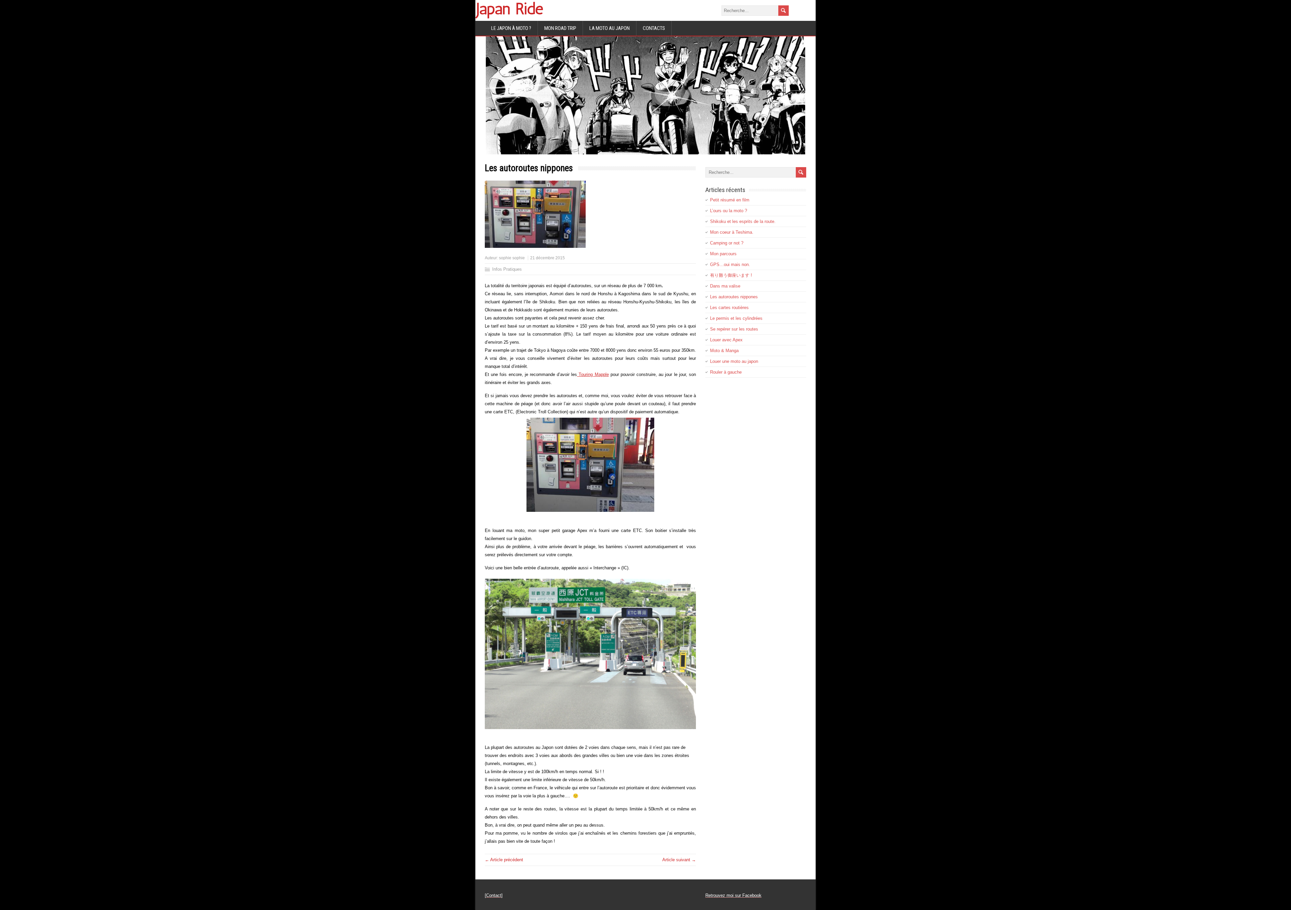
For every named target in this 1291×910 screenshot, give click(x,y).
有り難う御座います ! (731, 275)
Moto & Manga (724, 350)
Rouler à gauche (726, 372)
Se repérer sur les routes (734, 329)
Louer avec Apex (726, 339)
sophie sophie (512, 258)
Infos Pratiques (507, 269)
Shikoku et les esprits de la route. (743, 221)
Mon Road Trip (560, 28)
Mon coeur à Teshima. (731, 232)
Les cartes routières (729, 307)
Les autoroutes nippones (734, 296)
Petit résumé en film (729, 199)
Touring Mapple (593, 374)
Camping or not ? (726, 242)
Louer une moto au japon (734, 361)
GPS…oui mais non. (730, 264)
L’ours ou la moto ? (728, 210)
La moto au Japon (609, 28)
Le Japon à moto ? (511, 28)
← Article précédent (504, 859)
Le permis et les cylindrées (736, 318)
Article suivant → (679, 859)
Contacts (654, 28)
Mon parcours (723, 253)
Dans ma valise (725, 286)
